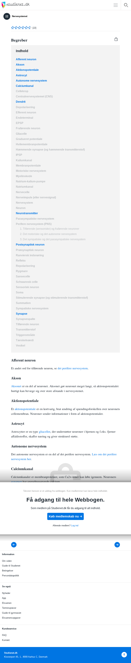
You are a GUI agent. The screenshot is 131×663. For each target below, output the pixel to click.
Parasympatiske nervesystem (35, 218)
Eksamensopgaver (11, 618)
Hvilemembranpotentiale (31, 144)
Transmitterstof (25, 329)
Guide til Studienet (11, 565)
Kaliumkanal (24, 160)
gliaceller (44, 431)
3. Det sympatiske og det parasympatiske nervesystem (52, 239)
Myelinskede (24, 176)
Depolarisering (25, 107)
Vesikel (20, 345)
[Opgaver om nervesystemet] (115, 545)
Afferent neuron (26, 59)
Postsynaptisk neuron (30, 244)
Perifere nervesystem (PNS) (34, 224)
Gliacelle (21, 133)
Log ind (74, 525)
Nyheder (6, 593)
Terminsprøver (9, 608)
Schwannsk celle (27, 281)
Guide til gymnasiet (11, 613)
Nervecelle (23, 192)
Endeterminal (24, 117)
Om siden (7, 561)
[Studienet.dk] (24, 5)
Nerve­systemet (19, 16)
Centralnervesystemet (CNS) (34, 96)
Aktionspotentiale (27, 69)
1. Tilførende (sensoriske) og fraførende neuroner (49, 228)
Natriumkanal (24, 186)
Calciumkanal (24, 85)
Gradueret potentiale (29, 139)
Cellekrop (22, 91)
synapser (16, 481)
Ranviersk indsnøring (30, 255)
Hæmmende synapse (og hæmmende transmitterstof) (50, 149)
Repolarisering (25, 265)
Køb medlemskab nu (64, 516)
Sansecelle (23, 276)
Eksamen (6, 603)
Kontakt (6, 640)
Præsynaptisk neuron (30, 250)
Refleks (21, 260)
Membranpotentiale (28, 165)
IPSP (19, 154)
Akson (20, 64)
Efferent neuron (26, 112)
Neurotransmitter (27, 213)
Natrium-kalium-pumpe (30, 181)
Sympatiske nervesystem (32, 308)
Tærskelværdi (25, 340)
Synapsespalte (25, 319)
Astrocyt (21, 75)
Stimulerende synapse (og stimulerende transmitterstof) (52, 297)
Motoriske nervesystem (31, 170)
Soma (19, 292)
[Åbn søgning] (126, 5)
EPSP (19, 123)
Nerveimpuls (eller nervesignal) (36, 197)
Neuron (21, 208)
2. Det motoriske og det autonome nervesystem (48, 234)
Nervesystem (24, 202)
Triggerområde (25, 335)
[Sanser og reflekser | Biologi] (15, 545)
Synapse (21, 313)
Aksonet (16, 386)
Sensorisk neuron (27, 287)
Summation (23, 303)
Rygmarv (22, 271)
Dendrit (20, 101)
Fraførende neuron (28, 128)
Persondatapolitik (10, 575)
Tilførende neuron (27, 324)
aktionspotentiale (25, 409)
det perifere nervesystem (73, 368)
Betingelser (7, 570)
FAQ (4, 635)
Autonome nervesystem (31, 80)
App (4, 598)
